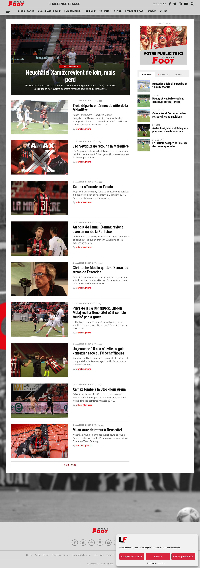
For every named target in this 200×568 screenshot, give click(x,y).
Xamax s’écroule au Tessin (93, 186)
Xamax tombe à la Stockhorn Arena (99, 389)
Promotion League (81, 555)
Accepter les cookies (131, 556)
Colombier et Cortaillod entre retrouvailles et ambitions (168, 115)
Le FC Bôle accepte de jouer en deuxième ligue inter (169, 144)
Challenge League (49, 11)
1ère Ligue (98, 555)
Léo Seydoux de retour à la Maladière (101, 146)
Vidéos (152, 11)
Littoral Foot (134, 11)
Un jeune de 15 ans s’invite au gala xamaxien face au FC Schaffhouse (98, 351)
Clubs (163, 11)
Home (29, 555)
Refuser (158, 556)
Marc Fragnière (83, 129)
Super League (26, 11)
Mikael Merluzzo (84, 202)
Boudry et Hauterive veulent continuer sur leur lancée (168, 100)
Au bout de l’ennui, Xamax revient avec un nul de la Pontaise (98, 229)
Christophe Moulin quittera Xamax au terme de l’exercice (100, 269)
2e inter (111, 555)
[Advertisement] (100, 497)
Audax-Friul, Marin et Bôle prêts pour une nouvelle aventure (170, 129)
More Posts (70, 464)
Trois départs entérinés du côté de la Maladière (100, 107)
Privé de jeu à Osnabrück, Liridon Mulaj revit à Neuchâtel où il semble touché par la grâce (99, 312)
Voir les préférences (183, 556)
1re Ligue (90, 11)
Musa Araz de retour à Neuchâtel (97, 430)
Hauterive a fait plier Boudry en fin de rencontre (169, 85)
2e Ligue (104, 11)
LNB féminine (72, 11)
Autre (118, 11)
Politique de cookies (155, 563)
